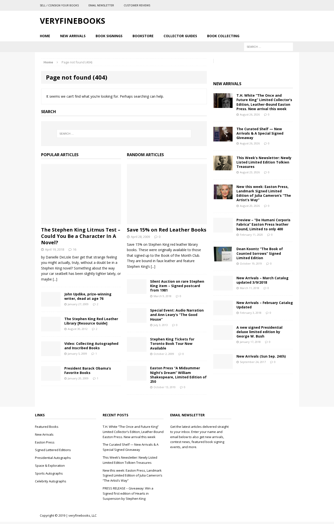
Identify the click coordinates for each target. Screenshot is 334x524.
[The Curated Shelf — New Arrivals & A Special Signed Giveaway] (223, 138)
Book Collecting (223, 36)
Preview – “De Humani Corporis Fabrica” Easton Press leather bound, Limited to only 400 (263, 224)
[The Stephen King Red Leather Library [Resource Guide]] (51, 328)
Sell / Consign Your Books (59, 5)
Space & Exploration (50, 465)
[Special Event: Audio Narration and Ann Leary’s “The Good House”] (136, 320)
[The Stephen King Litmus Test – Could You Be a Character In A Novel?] (81, 221)
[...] (55, 279)
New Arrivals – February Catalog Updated (264, 304)
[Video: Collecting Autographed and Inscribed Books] (51, 353)
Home (45, 36)
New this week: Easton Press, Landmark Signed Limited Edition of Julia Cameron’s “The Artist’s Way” (263, 193)
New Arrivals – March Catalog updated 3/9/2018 (262, 280)
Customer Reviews (137, 5)
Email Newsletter (101, 5)
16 (74, 249)
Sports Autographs (49, 473)
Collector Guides (180, 36)
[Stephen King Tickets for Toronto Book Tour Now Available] (136, 349)
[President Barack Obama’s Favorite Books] (51, 378)
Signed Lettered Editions (53, 450)
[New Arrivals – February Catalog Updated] (223, 312)
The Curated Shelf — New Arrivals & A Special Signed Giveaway (259, 133)
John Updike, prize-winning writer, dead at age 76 (87, 296)
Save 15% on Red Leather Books (166, 229)
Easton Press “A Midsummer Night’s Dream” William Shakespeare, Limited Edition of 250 (178, 375)
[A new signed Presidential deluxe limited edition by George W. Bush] (223, 337)
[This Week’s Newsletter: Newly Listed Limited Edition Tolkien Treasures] (223, 167)
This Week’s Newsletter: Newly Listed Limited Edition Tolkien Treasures (263, 162)
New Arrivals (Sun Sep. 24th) (261, 356)
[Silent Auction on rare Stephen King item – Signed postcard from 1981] (136, 291)
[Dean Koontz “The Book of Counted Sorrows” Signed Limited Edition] (223, 258)
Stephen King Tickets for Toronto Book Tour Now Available (172, 343)
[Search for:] (268, 46)
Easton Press (45, 442)
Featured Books (46, 426)
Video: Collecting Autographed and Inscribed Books (91, 345)
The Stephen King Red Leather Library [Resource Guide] (91, 321)
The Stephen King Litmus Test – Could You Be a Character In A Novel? (80, 236)
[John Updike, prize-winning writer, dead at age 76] (51, 304)
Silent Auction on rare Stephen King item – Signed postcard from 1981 (177, 285)
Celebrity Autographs (50, 481)
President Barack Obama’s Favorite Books (87, 370)
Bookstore (143, 36)
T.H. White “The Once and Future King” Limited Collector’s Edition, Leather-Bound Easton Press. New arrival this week (264, 102)
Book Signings (109, 36)
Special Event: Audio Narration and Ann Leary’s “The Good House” (177, 314)
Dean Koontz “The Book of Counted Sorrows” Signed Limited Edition (259, 253)
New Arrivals (73, 36)
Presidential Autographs (53, 457)
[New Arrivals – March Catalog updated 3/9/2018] (223, 287)
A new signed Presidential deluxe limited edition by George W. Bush (259, 331)
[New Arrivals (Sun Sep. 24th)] (223, 365)
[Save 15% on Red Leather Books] (167, 221)
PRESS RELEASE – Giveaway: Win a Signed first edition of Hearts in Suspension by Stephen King (128, 493)
